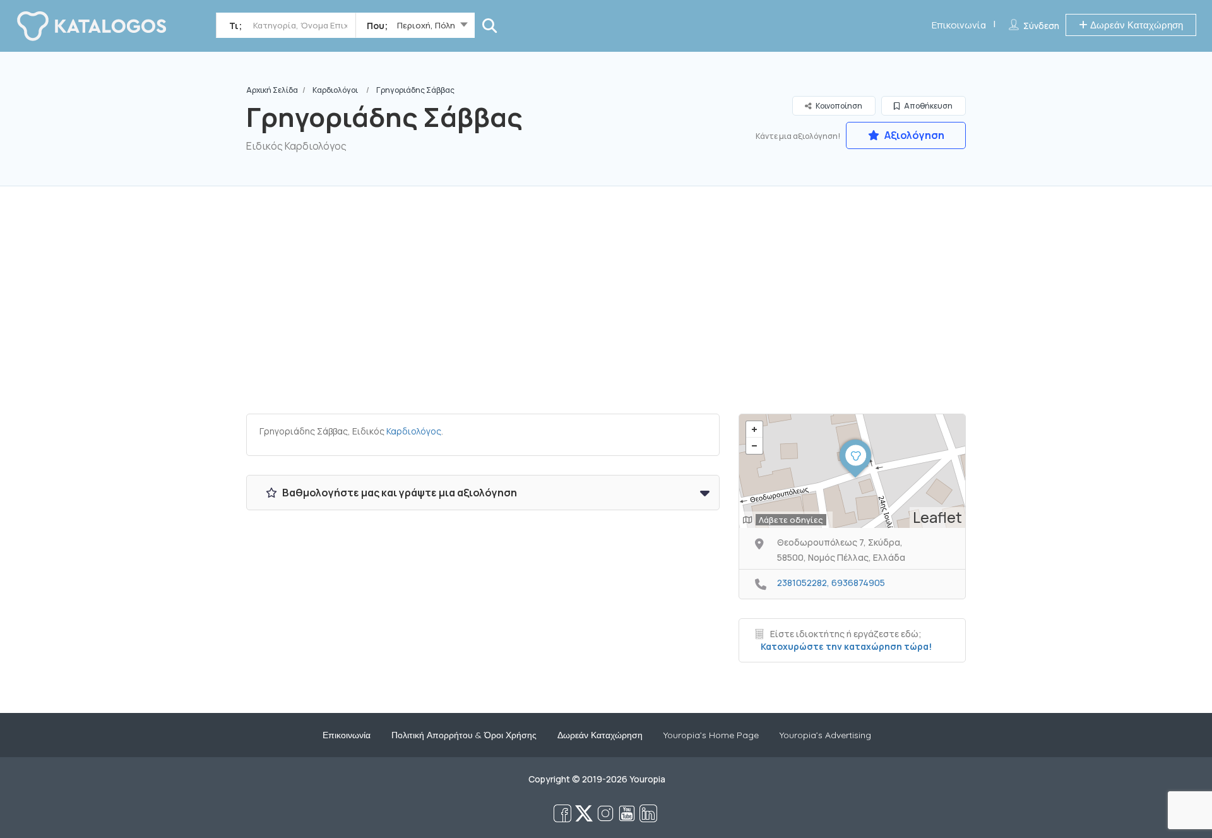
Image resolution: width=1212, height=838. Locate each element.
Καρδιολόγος (413, 431)
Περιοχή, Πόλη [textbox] (426, 25)
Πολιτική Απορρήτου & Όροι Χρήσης (464, 735)
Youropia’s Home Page (711, 735)
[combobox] (415, 27)
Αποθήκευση (928, 105)
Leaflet (937, 517)
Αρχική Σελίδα (272, 90)
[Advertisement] (606, 306)
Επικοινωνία (959, 25)
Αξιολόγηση (913, 135)
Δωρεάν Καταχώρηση (1135, 25)
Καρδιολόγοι (335, 90)
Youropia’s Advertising (825, 735)
